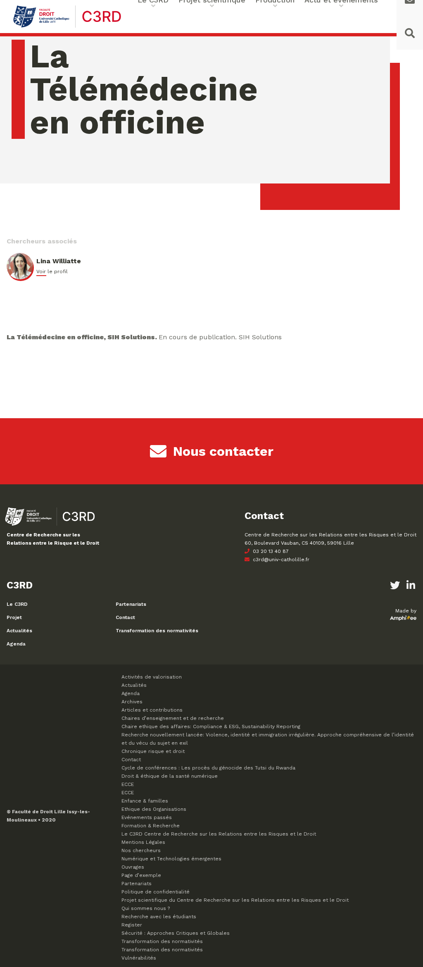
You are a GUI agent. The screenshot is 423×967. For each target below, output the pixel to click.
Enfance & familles (144, 801)
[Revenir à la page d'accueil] (67, 26)
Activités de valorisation (151, 677)
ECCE (127, 784)
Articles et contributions (152, 710)
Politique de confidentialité (155, 892)
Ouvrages (132, 867)
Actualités (19, 631)
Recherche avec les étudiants (158, 916)
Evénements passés (146, 817)
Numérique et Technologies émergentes (171, 859)
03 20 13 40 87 (270, 551)
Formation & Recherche (150, 826)
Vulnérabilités (138, 958)
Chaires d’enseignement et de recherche (172, 718)
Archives (132, 702)
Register (131, 925)
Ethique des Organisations (153, 809)
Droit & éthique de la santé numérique (169, 776)
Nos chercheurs (141, 850)
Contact (125, 617)
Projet (14, 617)
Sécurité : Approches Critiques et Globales (175, 933)
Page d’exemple (141, 875)
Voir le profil (52, 271)
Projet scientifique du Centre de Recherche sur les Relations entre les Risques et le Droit (235, 900)
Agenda (16, 644)
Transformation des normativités (157, 631)
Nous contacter (223, 451)
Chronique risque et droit (153, 751)
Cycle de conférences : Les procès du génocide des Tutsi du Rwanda (208, 768)
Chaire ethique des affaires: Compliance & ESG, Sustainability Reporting (210, 726)
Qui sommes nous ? (145, 908)
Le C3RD (17, 604)
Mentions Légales (143, 842)
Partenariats (131, 604)
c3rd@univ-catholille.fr (280, 559)
